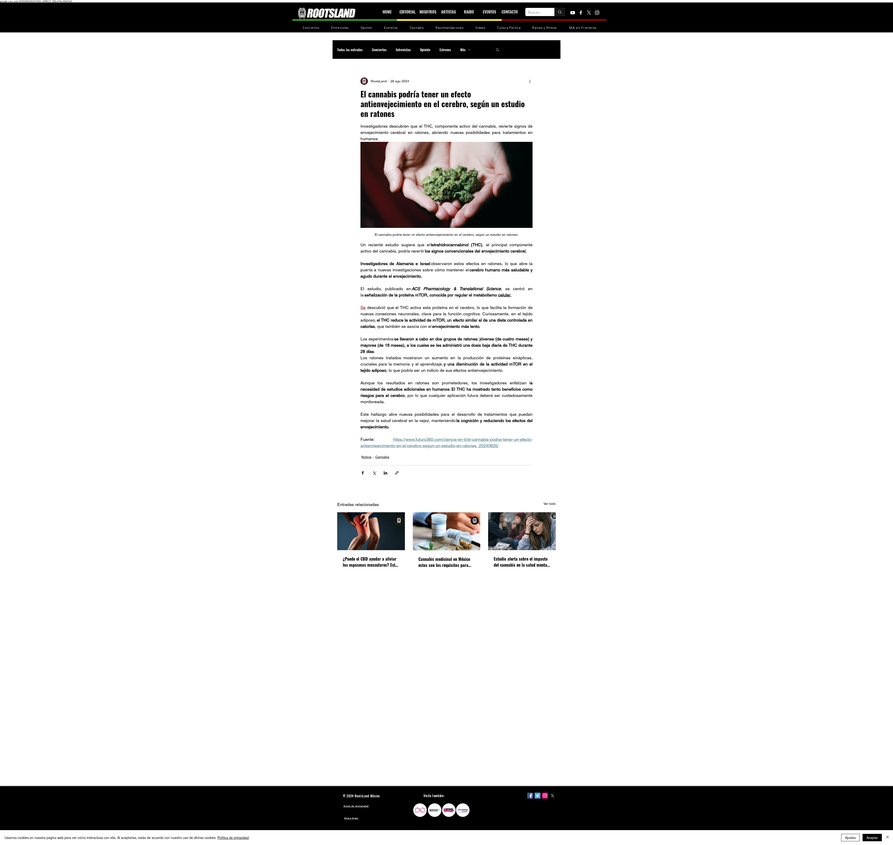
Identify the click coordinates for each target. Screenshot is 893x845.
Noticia (366, 457)
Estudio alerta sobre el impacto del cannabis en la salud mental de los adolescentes (521, 562)
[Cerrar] (887, 837)
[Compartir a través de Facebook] (362, 473)
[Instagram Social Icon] (545, 795)
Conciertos (379, 49)
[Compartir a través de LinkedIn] (385, 473)
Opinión (425, 49)
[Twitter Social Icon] (537, 795)
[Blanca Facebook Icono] (581, 13)
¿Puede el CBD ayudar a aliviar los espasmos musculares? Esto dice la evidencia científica (370, 562)
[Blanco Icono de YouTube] (573, 13)
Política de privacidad (233, 837)
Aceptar (872, 837)
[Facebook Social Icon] (530, 795)
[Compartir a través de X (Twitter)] (374, 473)
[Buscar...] (559, 12)
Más (463, 49)
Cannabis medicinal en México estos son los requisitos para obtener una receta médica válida (444, 562)
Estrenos (445, 49)
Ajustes (850, 837)
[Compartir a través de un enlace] (397, 473)
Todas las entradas (350, 49)
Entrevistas (403, 49)
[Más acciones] (530, 81)
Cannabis (382, 457)
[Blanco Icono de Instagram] (597, 13)
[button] (497, 49)
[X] (589, 13)
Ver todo (549, 504)
